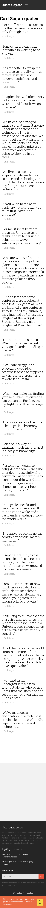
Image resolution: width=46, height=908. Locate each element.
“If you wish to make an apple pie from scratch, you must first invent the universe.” (21, 209)
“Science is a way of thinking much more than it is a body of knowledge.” (22, 447)
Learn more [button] (7, 905)
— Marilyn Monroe (9, 857)
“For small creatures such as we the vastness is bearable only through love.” (22, 28)
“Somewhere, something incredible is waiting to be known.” (21, 49)
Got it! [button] (40, 902)
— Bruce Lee (7, 864)
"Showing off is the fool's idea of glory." (18, 862)
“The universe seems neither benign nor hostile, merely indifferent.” (23, 536)
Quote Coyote (12, 4)
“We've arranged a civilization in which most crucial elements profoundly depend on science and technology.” (22, 719)
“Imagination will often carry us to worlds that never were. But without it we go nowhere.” (23, 102)
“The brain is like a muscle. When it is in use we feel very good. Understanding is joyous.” (23, 345)
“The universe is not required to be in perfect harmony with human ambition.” (23, 425)
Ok (41, 876)
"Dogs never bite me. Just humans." (16, 854)
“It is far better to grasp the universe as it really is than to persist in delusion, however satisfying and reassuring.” (22, 75)
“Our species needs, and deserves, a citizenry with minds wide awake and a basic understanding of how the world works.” (22, 512)
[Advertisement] (23, 792)
